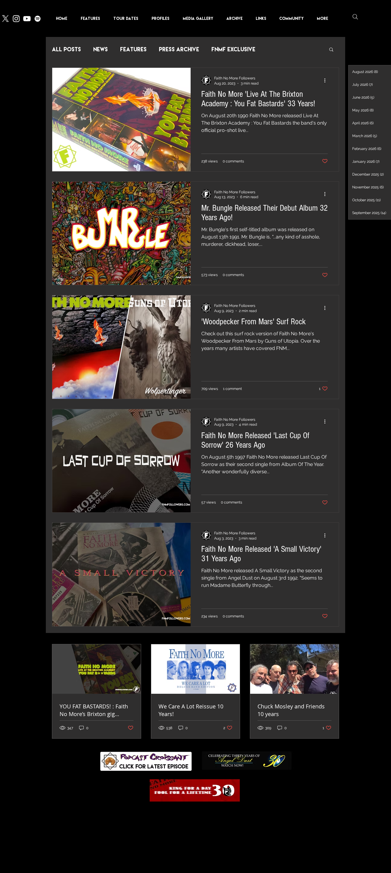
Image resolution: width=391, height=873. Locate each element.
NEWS (100, 49)
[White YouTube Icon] (26, 18)
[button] (162, 18)
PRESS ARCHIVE (179, 49)
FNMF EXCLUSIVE (233, 49)
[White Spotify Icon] (37, 18)
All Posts (66, 49)
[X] (5, 18)
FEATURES (133, 49)
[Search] (355, 16)
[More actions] (327, 80)
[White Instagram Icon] (16, 18)
